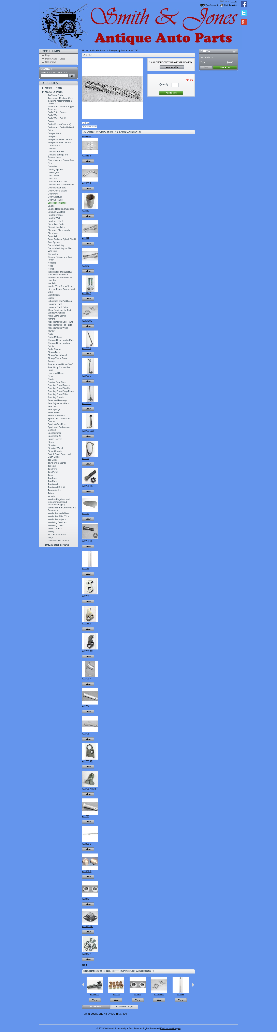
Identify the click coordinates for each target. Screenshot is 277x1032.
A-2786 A (86, 623)
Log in (233, 1)
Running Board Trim (58, 394)
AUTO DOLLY (55, 528)
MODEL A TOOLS (57, 534)
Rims (50, 376)
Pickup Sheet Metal (57, 355)
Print (87, 123)
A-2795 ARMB (89, 789)
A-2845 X (86, 954)
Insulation (52, 283)
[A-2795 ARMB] (90, 786)
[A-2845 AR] (90, 924)
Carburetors (54, 145)
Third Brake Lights (57, 463)
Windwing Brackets (57, 522)
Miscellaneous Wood (58, 328)
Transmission (54, 490)
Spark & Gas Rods (57, 424)
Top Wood (53, 484)
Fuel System (54, 242)
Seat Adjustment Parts (59, 403)
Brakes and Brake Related (61, 127)
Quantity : (164, 84)
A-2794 (85, 706)
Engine (51, 206)
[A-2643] (90, 263)
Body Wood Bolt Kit (57, 118)
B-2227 (116, 994)
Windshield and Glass (58, 513)
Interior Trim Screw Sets (60, 286)
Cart (204, 51)
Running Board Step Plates (61, 391)
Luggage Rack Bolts (58, 307)
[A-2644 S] (90, 291)
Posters (52, 361)
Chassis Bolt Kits (56, 151)
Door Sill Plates (55, 200)
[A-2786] (90, 593)
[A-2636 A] (90, 181)
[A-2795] (90, 731)
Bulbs (50, 130)
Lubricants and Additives (60, 301)
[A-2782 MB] (90, 538)
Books (51, 121)
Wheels (51, 496)
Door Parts (53, 193)
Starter (51, 442)
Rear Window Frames (58, 540)
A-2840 (85, 899)
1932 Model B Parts (57, 544)
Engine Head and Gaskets (61, 209)
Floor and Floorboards (59, 230)
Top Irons (52, 478)
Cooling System (55, 169)
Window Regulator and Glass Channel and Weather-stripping (59, 502)
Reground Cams (56, 373)
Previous (86, 136)
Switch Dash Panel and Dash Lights (59, 455)
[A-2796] (90, 814)
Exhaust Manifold (56, 212)
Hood (50, 266)
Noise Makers (55, 337)
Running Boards (56, 397)
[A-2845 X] (90, 951)
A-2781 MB (87, 486)
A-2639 (85, 210)
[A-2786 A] (90, 621)
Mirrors (51, 319)
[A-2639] (90, 208)
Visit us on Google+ (170, 1028)
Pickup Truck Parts (57, 358)
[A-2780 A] (90, 346)
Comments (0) (124, 1006)
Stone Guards (55, 451)
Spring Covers (55, 439)
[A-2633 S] (90, 153)
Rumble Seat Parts (57, 382)
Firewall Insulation (56, 227)
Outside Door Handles (59, 343)
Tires (50, 475)
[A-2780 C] (90, 401)
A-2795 (85, 733)
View (88, 161)
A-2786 (85, 596)
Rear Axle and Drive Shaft (60, 364)
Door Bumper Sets (57, 187)
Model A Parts (53, 92)
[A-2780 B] (90, 373)
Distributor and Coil (57, 181)
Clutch (51, 163)
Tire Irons (52, 469)
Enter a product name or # (54, 72)
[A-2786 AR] (90, 648)
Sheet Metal (53, 412)
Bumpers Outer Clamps (59, 142)
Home (85, 50)
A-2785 (85, 568)
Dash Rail (52, 178)
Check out (225, 67)
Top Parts (52, 481)
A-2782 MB (87, 541)
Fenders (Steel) (55, 221)
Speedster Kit (54, 436)
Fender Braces (55, 215)
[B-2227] (116, 992)
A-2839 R (86, 871)
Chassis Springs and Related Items (58, 155)
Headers (52, 262)
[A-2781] (90, 456)
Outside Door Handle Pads (61, 340)
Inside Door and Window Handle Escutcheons (60, 273)
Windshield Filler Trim (58, 516)
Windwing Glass (56, 525)
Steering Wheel (55, 448)
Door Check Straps (57, 190)
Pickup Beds (54, 352)
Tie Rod (52, 466)
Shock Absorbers (56, 415)
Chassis (52, 148)
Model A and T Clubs (55, 58)
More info (96, 1006)
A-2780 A (86, 348)
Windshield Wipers (57, 519)
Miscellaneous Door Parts (60, 322)
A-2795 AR (87, 761)
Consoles (52, 166)
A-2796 (85, 816)
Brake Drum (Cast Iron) (59, 124)
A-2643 (85, 266)
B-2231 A (94, 994)
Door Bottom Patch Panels (61, 184)
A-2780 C (86, 403)
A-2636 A (86, 183)
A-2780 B (86, 376)
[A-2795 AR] (90, 759)
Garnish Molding (56, 245)
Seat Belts (53, 406)
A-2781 (85, 458)
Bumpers (52, 136)
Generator (53, 254)
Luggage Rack (55, 304)
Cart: (226, 5)
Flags (50, 537)
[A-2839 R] (90, 869)
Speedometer (54, 433)
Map (47, 55)
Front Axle (53, 236)
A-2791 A (86, 678)
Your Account (211, 5)
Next (84, 965)
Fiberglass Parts (56, 224)
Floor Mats (53, 233)
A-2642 (85, 238)
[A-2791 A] (90, 676)
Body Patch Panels (57, 112)
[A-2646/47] (90, 318)
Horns (51, 269)
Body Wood (53, 115)
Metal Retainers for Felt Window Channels (59, 311)
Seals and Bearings (57, 400)
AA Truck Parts (55, 95)
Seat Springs (54, 409)
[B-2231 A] (95, 992)
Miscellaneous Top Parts (60, 325)
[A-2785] (90, 566)
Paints (51, 346)
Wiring (51, 531)
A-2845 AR (87, 926)
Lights (51, 298)
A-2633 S (86, 155)
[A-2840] (90, 896)
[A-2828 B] (90, 841)
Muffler (51, 331)
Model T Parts (53, 87)
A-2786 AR (87, 651)
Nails (50, 334)
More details (172, 67)
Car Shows (50, 62)
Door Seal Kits (55, 197)
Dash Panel (53, 175)
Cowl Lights (53, 172)
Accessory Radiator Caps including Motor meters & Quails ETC (60, 101)
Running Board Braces (59, 385)
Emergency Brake (57, 203)
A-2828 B (86, 844)
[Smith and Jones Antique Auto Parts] (66, 24)
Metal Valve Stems (57, 316)
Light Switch (54, 295)
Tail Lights (53, 460)
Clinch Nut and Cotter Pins (61, 160)
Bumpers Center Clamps (60, 139)
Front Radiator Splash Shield (62, 239)
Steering (52, 445)
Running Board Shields (59, 388)
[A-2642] (90, 236)
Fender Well (54, 218)
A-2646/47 (87, 321)
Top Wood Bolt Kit (56, 487)
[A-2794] (90, 704)
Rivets (51, 379)
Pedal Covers (54, 349)
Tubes (51, 493)
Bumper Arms (54, 133)
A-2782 (85, 513)
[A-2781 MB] (90, 483)
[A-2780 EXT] (90, 428)
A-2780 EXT (88, 431)
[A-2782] (90, 511)
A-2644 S (86, 293)
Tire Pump (53, 472)
